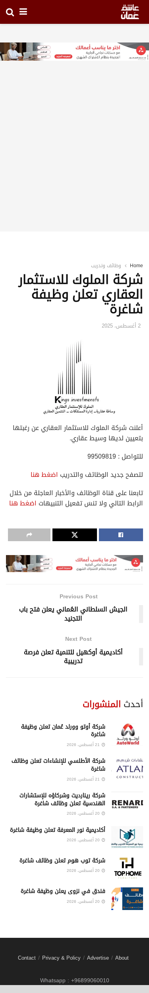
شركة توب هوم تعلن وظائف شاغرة (62, 860)
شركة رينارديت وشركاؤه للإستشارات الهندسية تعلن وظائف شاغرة (62, 799)
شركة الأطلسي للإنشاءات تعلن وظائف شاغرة (58, 765)
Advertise (98, 958)
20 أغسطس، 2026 (84, 813)
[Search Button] (10, 12)
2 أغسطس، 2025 (121, 326)
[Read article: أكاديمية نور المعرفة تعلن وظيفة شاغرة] (127, 837)
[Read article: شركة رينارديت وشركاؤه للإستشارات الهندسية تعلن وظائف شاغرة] (127, 803)
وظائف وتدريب (106, 265)
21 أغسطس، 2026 (84, 744)
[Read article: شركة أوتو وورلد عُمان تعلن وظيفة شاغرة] (127, 734)
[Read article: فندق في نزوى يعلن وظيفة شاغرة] (127, 898)
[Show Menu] (23, 12)
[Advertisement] (74, 157)
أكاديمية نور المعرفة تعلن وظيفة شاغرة (57, 830)
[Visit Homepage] (130, 12)
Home (136, 265)
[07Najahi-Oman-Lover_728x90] (74, 52)
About (122, 958)
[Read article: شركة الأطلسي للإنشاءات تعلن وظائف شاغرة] (127, 768)
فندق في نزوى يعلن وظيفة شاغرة (63, 891)
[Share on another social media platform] (29, 534)
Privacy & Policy (61, 958)
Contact (27, 958)
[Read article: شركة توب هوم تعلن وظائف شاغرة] (127, 868)
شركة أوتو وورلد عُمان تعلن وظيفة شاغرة (63, 730)
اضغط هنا (44, 475)
